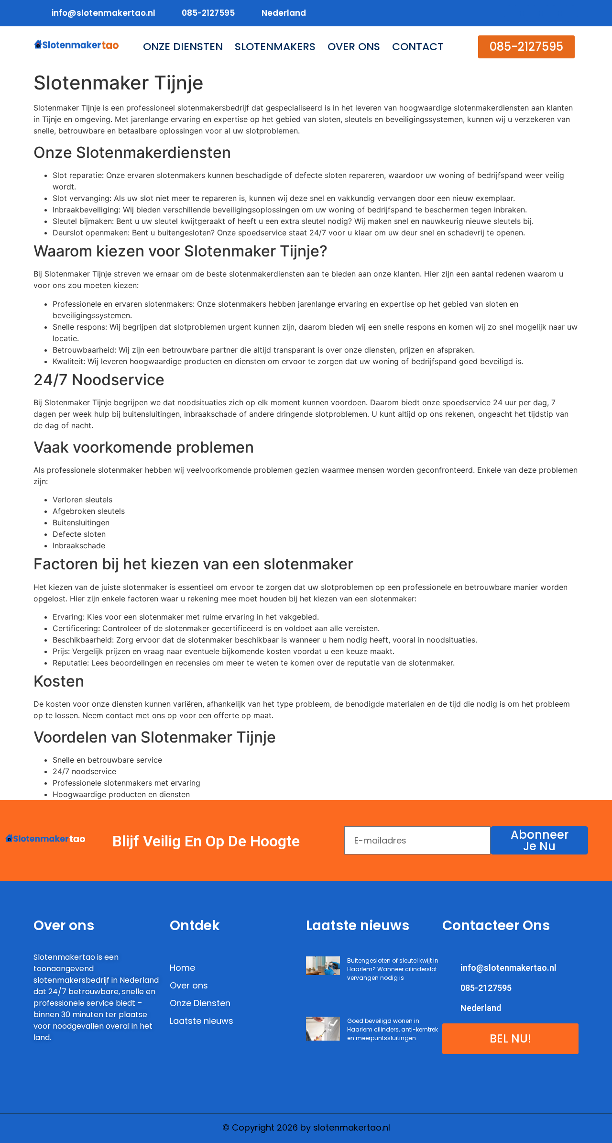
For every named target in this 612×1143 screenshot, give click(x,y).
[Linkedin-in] (550, 13)
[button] (526, 46)
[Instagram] (569, 13)
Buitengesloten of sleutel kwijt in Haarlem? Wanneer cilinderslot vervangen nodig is (392, 969)
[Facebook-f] (512, 13)
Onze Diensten (183, 47)
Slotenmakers (275, 47)
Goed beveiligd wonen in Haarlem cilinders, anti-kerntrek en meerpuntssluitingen (392, 1029)
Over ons (354, 47)
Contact (418, 47)
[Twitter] (531, 13)
